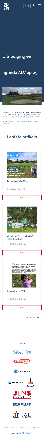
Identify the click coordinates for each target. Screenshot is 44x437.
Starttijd (27, 6)
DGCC (16, 427)
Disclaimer (32, 427)
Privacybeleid (23, 427)
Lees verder (22, 198)
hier (10, 115)
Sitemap (38, 427)
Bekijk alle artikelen (33, 318)
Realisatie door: (16, 433)
